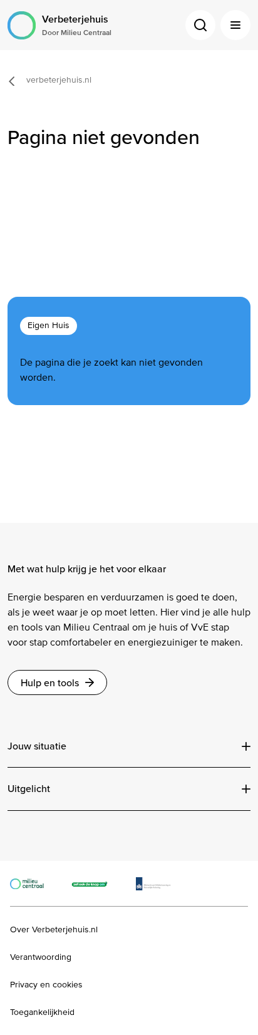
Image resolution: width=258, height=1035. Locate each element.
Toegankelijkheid (42, 1012)
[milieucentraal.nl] (33, 883)
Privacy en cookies (46, 985)
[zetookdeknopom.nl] (96, 883)
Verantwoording (40, 957)
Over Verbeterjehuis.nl (54, 930)
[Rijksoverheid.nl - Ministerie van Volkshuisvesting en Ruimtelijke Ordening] (159, 883)
